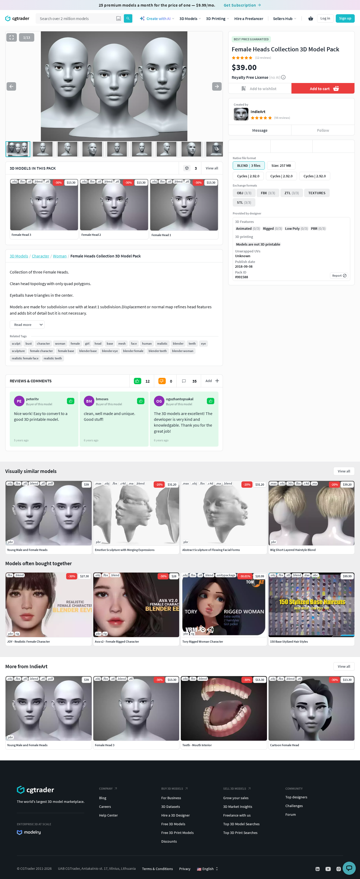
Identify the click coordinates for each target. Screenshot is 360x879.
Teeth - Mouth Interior (197, 745)
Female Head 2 (91, 235)
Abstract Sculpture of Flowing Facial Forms (211, 550)
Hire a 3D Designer (175, 815)
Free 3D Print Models (177, 832)
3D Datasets (170, 806)
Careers (105, 806)
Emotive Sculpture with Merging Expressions (124, 550)
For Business (171, 797)
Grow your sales (236, 797)
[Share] (333, 146)
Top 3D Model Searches (241, 824)
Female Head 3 (21, 235)
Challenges (294, 805)
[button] (118, 18)
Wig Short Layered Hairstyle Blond (293, 550)
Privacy (185, 868)
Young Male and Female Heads (27, 745)
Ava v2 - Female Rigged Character (117, 641)
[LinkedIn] (318, 869)
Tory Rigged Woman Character (202, 641)
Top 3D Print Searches (240, 832)
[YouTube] (329, 869)
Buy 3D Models (172, 788)
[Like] (249, 146)
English (205, 869)
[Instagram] (339, 869)
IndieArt (258, 111)
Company (106, 788)
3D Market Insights (237, 806)
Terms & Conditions (157, 868)
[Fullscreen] (11, 37)
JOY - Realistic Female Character (28, 641)
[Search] (128, 18)
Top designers (296, 797)
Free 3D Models (173, 824)
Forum (290, 814)
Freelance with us (237, 815)
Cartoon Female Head (284, 745)
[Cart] (311, 18)
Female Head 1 (161, 235)
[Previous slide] (11, 86)
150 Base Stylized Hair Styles (289, 641)
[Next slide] (217, 86)
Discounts (169, 841)
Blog (102, 797)
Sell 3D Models (234, 788)
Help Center (108, 815)
